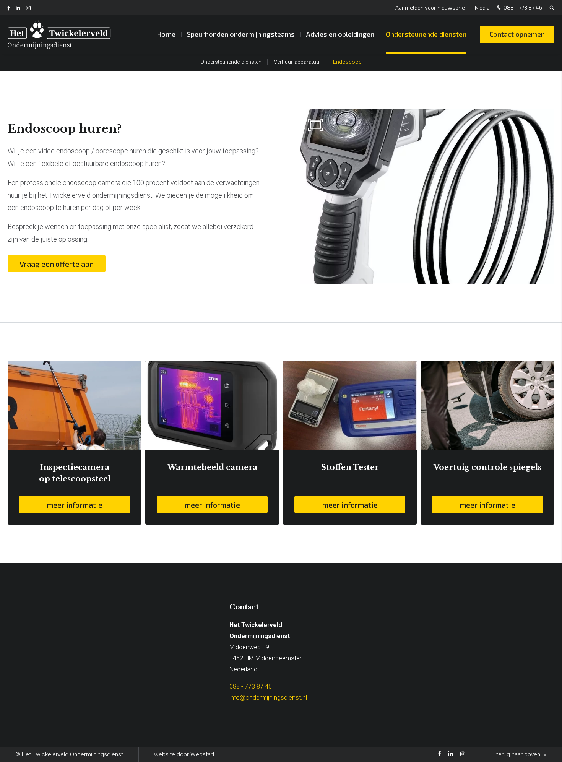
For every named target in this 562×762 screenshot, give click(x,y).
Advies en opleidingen (340, 34)
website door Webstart (184, 754)
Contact (243, 607)
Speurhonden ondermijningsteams (241, 34)
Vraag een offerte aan (56, 263)
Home (166, 34)
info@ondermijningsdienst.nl (268, 697)
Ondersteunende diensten (426, 34)
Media (482, 7)
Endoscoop (347, 62)
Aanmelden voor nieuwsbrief (431, 7)
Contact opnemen (517, 34)
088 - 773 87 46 (522, 7)
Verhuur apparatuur (297, 62)
